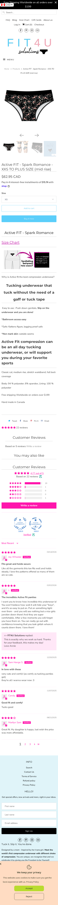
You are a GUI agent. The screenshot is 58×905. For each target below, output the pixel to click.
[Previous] (21, 135)
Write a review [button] (29, 505)
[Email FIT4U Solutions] (37, 30)
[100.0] (20, 523)
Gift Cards (36, 20)
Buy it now (29, 219)
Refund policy (29, 780)
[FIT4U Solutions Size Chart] (29, 268)
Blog (14, 20)
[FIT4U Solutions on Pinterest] (26, 30)
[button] (9, 427)
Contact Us (29, 772)
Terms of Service (29, 776)
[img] (9, 552)
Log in (17, 24)
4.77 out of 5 (37, 473)
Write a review (33, 446)
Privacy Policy (29, 785)
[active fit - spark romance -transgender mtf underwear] (29, 105)
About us (47, 20)
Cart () (28, 24)
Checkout (39, 24)
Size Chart (24, 20)
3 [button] (30, 744)
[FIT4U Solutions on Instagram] (32, 30)
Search (29, 767)
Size (4, 193)
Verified (27, 534)
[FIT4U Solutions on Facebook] (21, 30)
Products (17, 69)
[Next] (36, 135)
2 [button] (25, 744)
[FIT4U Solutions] (29, 46)
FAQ (8, 20)
